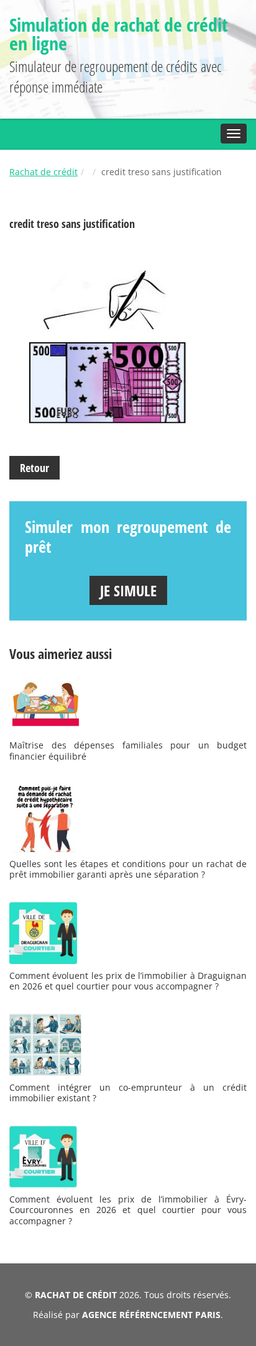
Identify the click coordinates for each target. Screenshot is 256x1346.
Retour (34, 467)
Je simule (128, 590)
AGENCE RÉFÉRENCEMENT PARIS (151, 1315)
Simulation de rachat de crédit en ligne (118, 34)
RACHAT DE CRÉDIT (76, 1295)
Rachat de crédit (43, 172)
